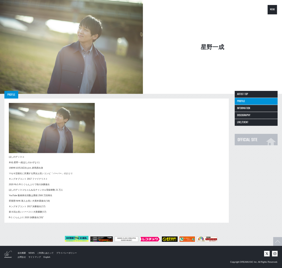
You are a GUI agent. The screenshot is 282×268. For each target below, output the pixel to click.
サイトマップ (34, 257)
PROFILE (241, 101)
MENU (272, 9)
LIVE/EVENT (242, 122)
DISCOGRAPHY (243, 115)
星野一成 (212, 47)
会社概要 (22, 253)
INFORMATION (243, 108)
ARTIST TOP (242, 94)
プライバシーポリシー (66, 253)
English (46, 257)
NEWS (31, 253)
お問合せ (22, 257)
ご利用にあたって (45, 253)
